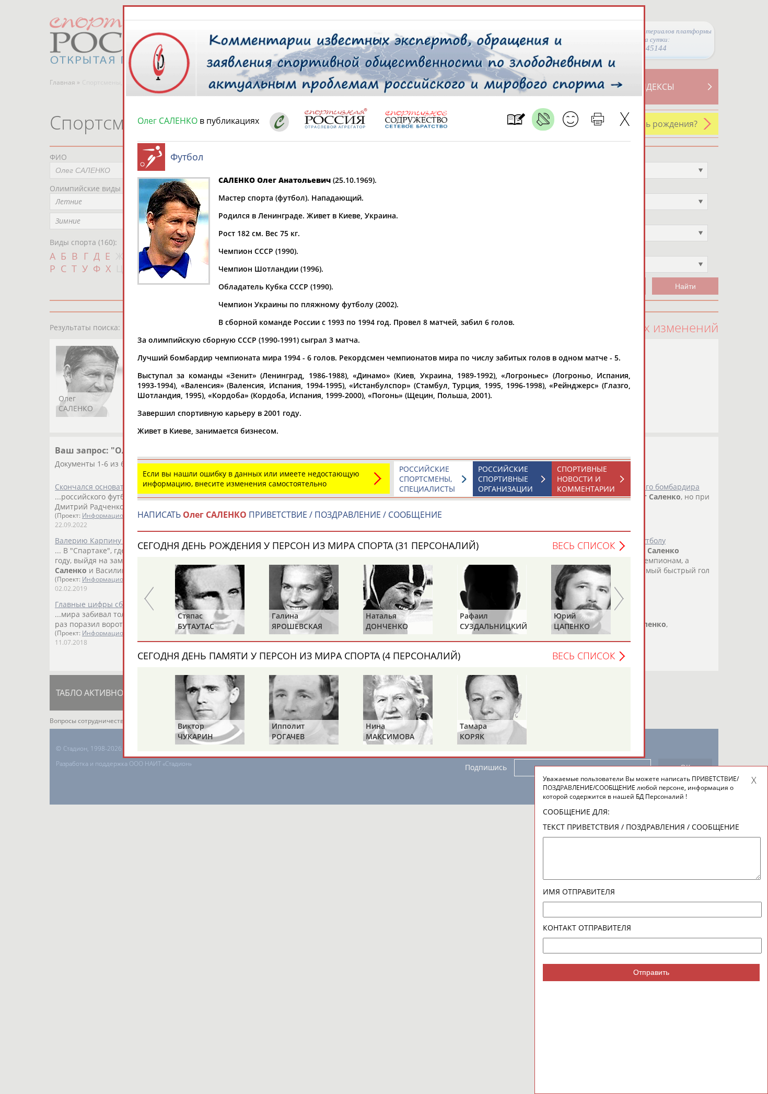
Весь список (583, 545)
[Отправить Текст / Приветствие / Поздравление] (570, 119)
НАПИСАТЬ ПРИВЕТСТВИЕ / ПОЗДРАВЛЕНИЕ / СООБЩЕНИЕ (289, 514)
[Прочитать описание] (543, 119)
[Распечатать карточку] (597, 119)
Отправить (651, 972)
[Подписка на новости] (516, 119)
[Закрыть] (624, 119)
